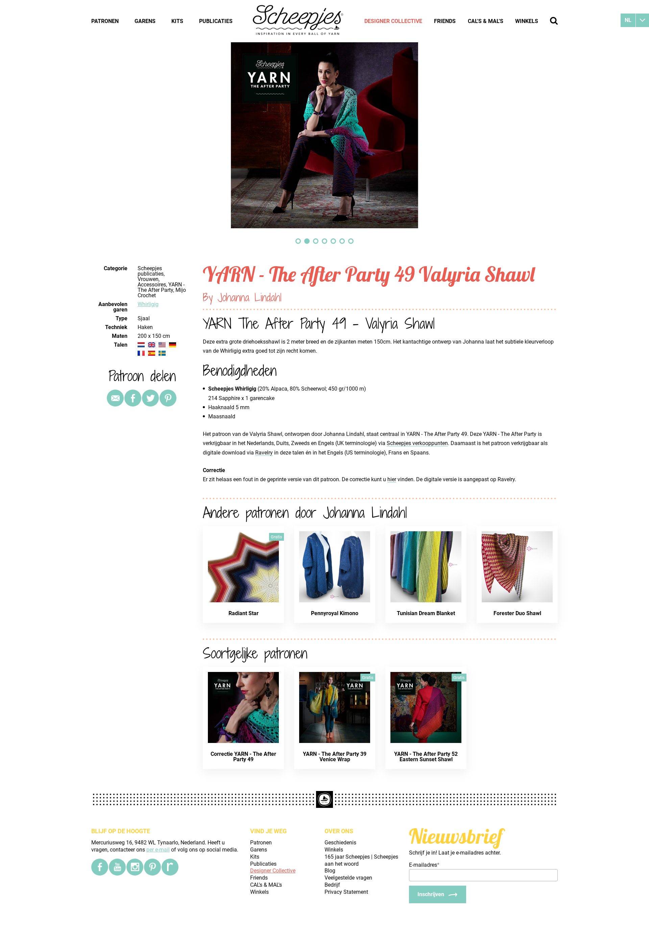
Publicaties (216, 21)
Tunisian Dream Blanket (426, 613)
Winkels (526, 21)
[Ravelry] (170, 867)
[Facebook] (99, 867)
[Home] (298, 21)
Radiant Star (244, 613)
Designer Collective (393, 21)
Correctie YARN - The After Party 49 (243, 757)
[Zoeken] (554, 21)
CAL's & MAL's (485, 21)
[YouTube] (117, 867)
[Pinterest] (168, 398)
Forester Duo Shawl (517, 613)
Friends (445, 21)
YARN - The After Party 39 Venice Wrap (334, 757)
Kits (177, 21)
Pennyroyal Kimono (334, 613)
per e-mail (158, 849)
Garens (145, 21)
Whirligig (148, 304)
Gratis (276, 536)
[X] (150, 398)
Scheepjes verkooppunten (417, 443)
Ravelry (264, 452)
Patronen (105, 21)
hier (391, 479)
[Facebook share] (132, 398)
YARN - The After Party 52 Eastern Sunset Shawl (426, 757)
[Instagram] (134, 867)
